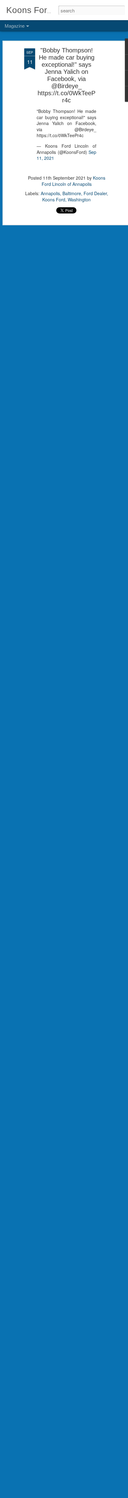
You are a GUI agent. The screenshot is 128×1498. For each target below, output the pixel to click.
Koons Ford (53, 199)
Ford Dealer (95, 193)
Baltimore (71, 193)
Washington (79, 199)
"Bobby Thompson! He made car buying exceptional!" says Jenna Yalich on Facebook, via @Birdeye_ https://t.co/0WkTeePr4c (66, 75)
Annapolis (50, 193)
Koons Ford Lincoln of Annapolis (73, 181)
